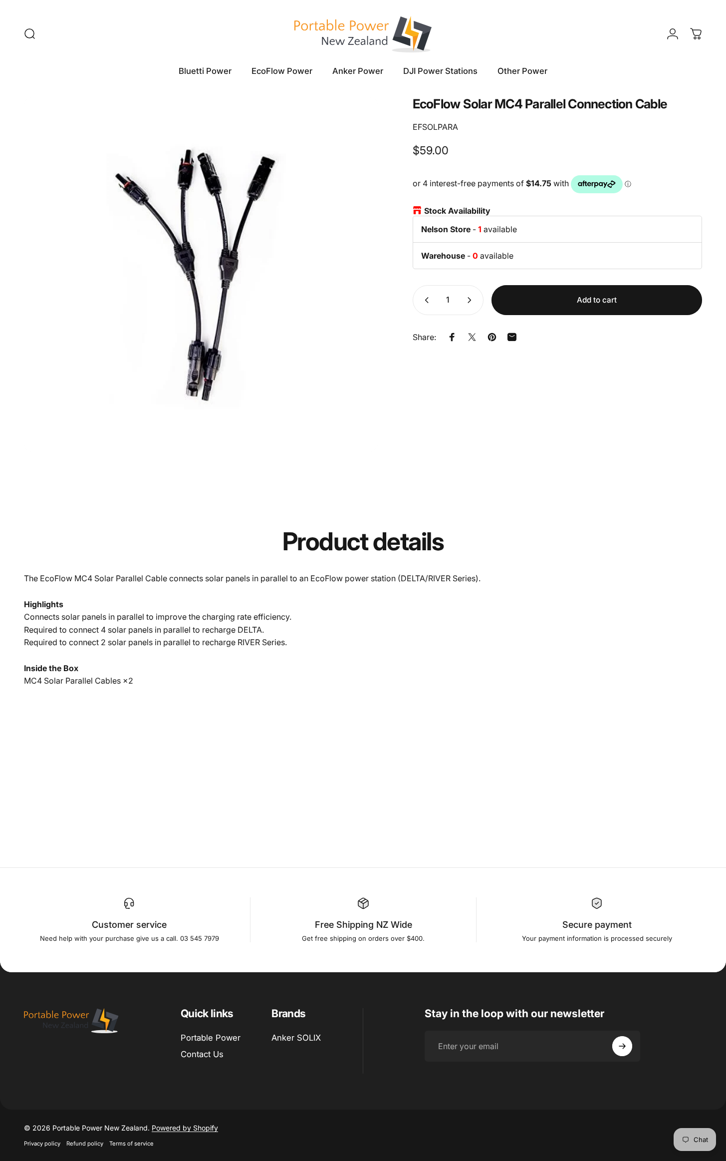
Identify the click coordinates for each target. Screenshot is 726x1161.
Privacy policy (42, 1143)
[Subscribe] (622, 1046)
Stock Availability (457, 211)
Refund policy (84, 1143)
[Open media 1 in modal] (201, 274)
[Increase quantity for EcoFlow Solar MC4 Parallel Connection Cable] (471, 300)
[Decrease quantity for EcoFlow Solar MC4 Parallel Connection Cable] (424, 300)
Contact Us (202, 1054)
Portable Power (211, 1038)
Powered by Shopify (185, 1128)
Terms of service (131, 1143)
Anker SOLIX (296, 1038)
